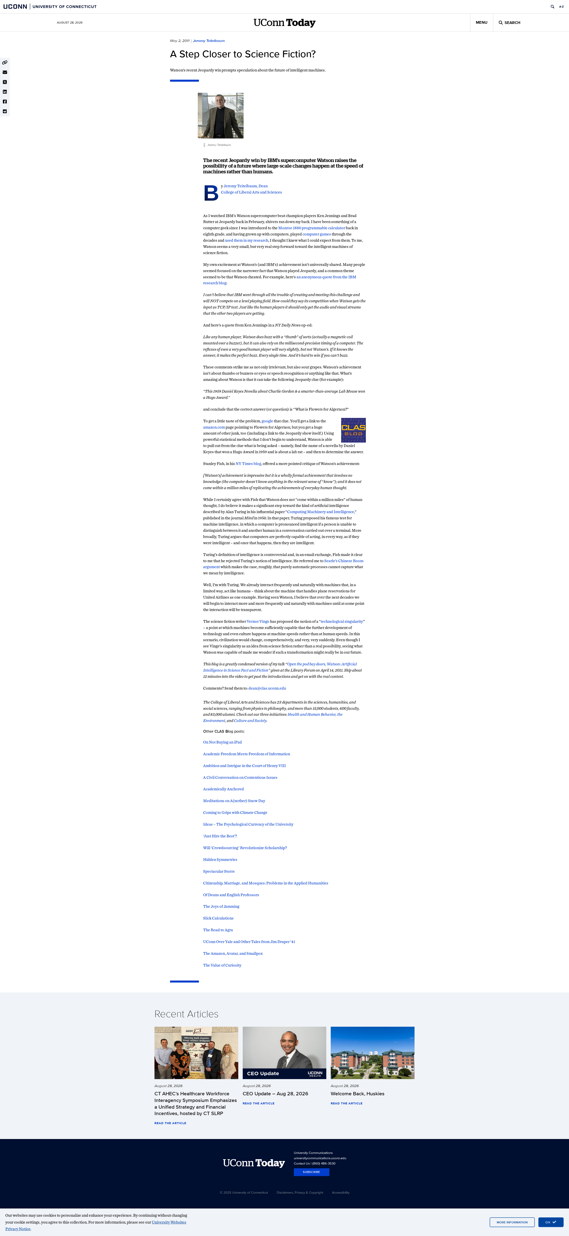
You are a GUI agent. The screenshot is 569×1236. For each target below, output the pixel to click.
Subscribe (311, 1172)
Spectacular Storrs (219, 871)
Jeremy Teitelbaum (209, 40)
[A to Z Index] (561, 6)
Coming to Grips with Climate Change (235, 812)
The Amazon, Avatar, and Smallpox (233, 953)
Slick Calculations (218, 918)
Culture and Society (250, 720)
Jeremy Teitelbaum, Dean (245, 186)
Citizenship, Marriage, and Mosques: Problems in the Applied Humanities (265, 883)
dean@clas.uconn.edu (267, 688)
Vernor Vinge (258, 621)
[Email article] (5, 72)
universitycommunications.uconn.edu (320, 1158)
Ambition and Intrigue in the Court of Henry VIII (244, 765)
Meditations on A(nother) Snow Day (234, 800)
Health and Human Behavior (312, 714)
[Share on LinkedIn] (5, 92)
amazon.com (214, 427)
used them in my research (246, 240)
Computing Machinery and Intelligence (320, 511)
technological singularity (342, 621)
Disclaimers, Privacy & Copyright (300, 1192)
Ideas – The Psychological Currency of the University (248, 824)
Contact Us (302, 1163)
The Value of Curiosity (222, 965)
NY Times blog (248, 463)
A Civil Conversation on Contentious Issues (240, 777)
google (267, 421)
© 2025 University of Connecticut (244, 1192)
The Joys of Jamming (221, 906)
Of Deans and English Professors (231, 894)
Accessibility (340, 1192)
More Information (512, 1222)
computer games (317, 234)
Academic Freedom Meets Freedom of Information (246, 753)
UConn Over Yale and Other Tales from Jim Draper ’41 (249, 941)
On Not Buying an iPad (222, 742)
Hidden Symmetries (220, 859)
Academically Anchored (223, 789)
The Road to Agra (218, 929)
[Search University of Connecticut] (552, 6)
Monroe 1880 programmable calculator (311, 227)
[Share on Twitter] (5, 82)
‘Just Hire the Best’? (220, 836)
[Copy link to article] (5, 62)
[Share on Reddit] (5, 111)
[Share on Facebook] (5, 102)
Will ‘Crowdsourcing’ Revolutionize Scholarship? (245, 847)
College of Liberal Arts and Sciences (251, 192)
